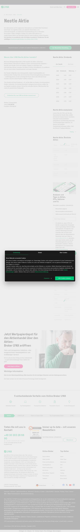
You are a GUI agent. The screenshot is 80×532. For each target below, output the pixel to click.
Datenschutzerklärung (41, 272)
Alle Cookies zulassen (64, 278)
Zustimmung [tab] (16, 252)
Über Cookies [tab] (63, 252)
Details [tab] (40, 252)
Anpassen (47, 278)
